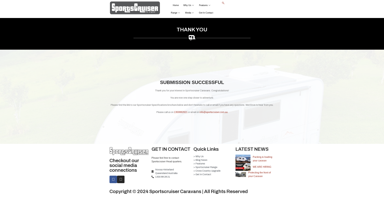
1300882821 (181, 112)
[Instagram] (120, 179)
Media (188, 12)
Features (203, 5)
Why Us (187, 5)
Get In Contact (206, 12)
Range (174, 12)
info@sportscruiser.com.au (214, 112)
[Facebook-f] (113, 179)
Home (176, 5)
